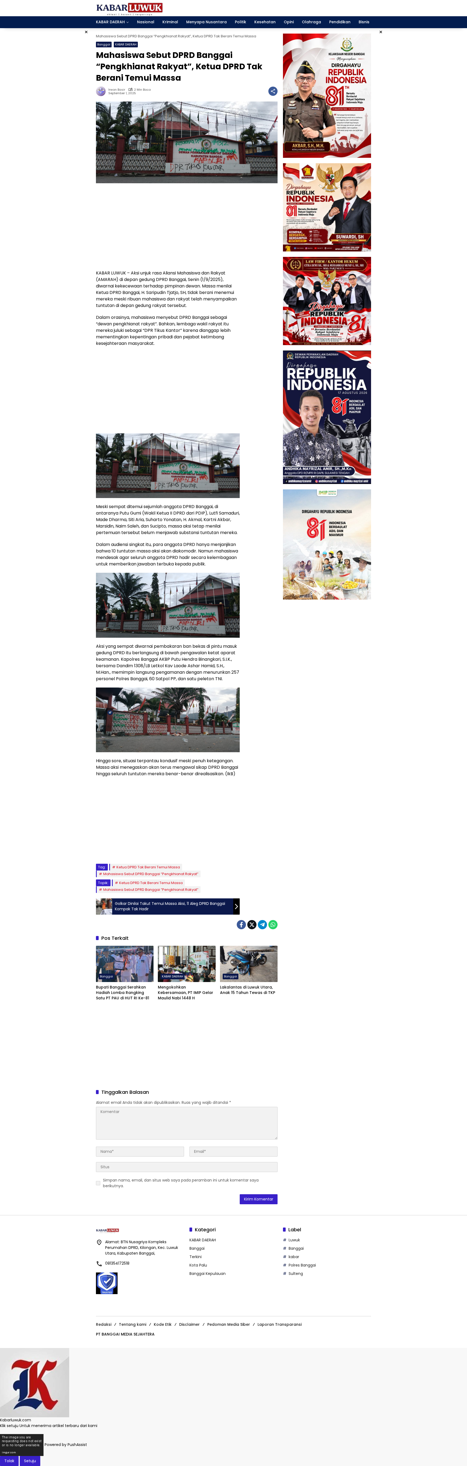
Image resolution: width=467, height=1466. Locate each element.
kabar (294, 1256)
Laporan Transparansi (280, 1324)
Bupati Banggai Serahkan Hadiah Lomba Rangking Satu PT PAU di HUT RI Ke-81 (122, 992)
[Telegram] (262, 924)
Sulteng (296, 1273)
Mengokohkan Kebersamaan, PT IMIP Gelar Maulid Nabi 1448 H (185, 992)
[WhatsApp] (273, 924)
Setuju (30, 1461)
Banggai (103, 44)
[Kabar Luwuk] (130, 8)
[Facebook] (241, 924)
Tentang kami (132, 1324)
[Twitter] (251, 924)
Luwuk (294, 1240)
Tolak (9, 1461)
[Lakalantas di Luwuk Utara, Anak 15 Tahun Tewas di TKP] (249, 964)
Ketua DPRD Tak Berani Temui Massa (148, 867)
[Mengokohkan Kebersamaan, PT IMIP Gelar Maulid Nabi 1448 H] (186, 964)
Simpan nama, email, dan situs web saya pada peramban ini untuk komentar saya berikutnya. (181, 1183)
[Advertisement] (168, 226)
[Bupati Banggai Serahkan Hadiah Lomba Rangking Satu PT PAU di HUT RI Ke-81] (125, 964)
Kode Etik (163, 1324)
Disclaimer (189, 1324)
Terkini (195, 1256)
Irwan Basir (116, 89)
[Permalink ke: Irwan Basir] (102, 91)
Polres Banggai (302, 1265)
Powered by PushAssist (66, 1445)
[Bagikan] (273, 91)
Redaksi (103, 1324)
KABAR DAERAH (125, 44)
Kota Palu (198, 1265)
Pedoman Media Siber (228, 1324)
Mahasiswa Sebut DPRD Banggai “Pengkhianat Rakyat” (150, 873)
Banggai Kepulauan (207, 1273)
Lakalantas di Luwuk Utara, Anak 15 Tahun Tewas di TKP (247, 990)
